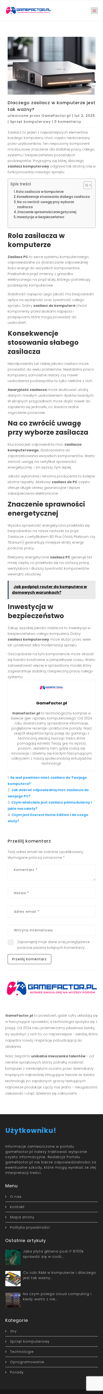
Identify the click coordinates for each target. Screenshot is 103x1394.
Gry (13, 1331)
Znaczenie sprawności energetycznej (46, 212)
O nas (16, 1196)
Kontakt (17, 1207)
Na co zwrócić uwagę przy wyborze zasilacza (45, 204)
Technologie (22, 1351)
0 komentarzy (67, 121)
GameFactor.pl (56, 115)
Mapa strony (22, 1217)
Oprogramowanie (27, 1362)
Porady (17, 1372)
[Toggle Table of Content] (85, 185)
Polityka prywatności (30, 1227)
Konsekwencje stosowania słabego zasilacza (53, 197)
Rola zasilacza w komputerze (40, 191)
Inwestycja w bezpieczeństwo (40, 217)
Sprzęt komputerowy (30, 121)
